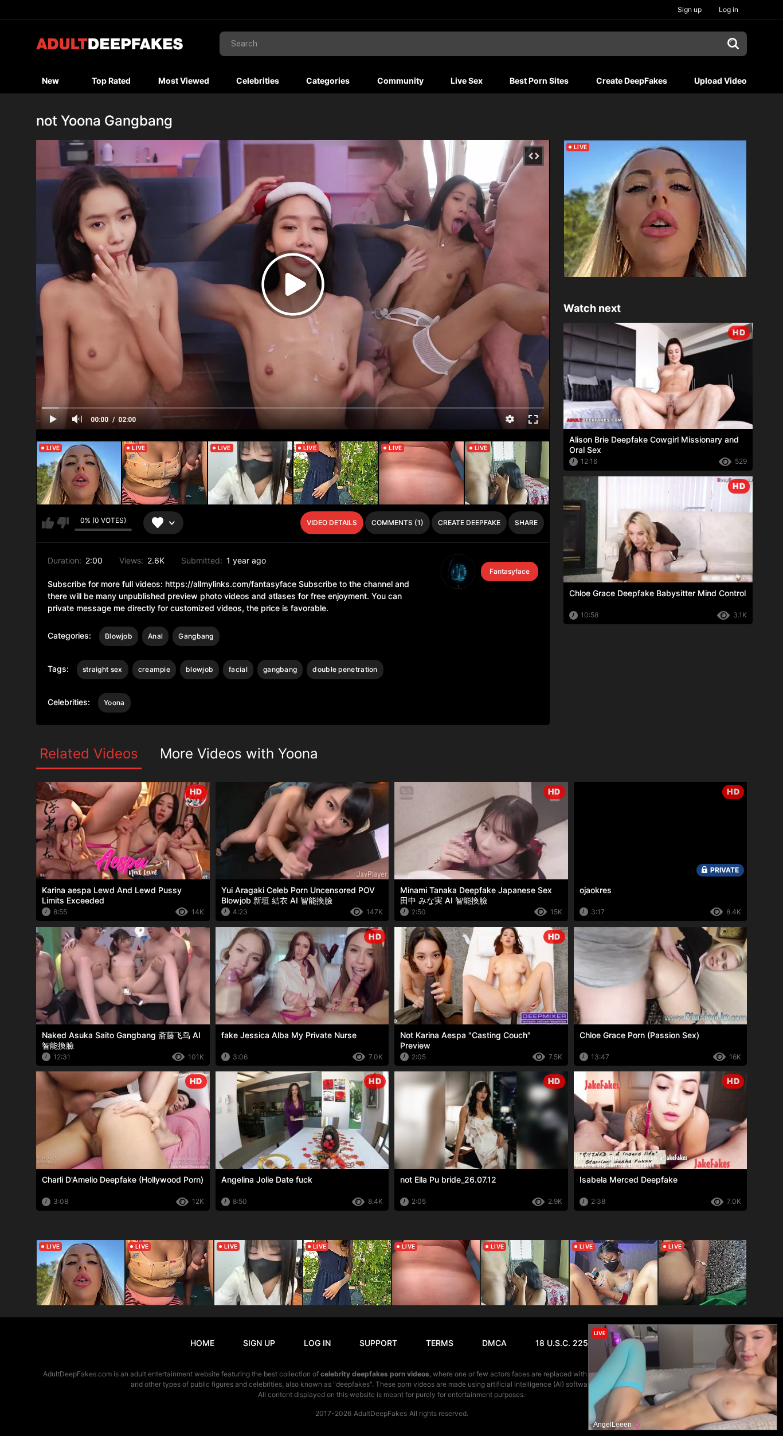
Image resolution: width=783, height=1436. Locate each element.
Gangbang (195, 636)
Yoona (114, 702)
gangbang (280, 669)
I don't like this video (63, 523)
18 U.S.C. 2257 (564, 1343)
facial (238, 669)
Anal (155, 636)
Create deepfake (469, 522)
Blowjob (118, 636)
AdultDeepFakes (380, 1413)
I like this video (48, 523)
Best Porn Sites (539, 80)
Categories (328, 80)
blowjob (199, 669)
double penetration (344, 669)
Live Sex (467, 80)
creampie (154, 669)
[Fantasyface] (458, 571)
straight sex (103, 669)
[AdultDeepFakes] (109, 44)
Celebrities (257, 80)
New (50, 80)
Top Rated (111, 80)
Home (202, 1343)
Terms (439, 1343)
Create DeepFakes (631, 80)
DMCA (494, 1343)
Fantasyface (510, 571)
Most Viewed (183, 80)
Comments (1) (397, 522)
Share (526, 522)
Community (400, 80)
